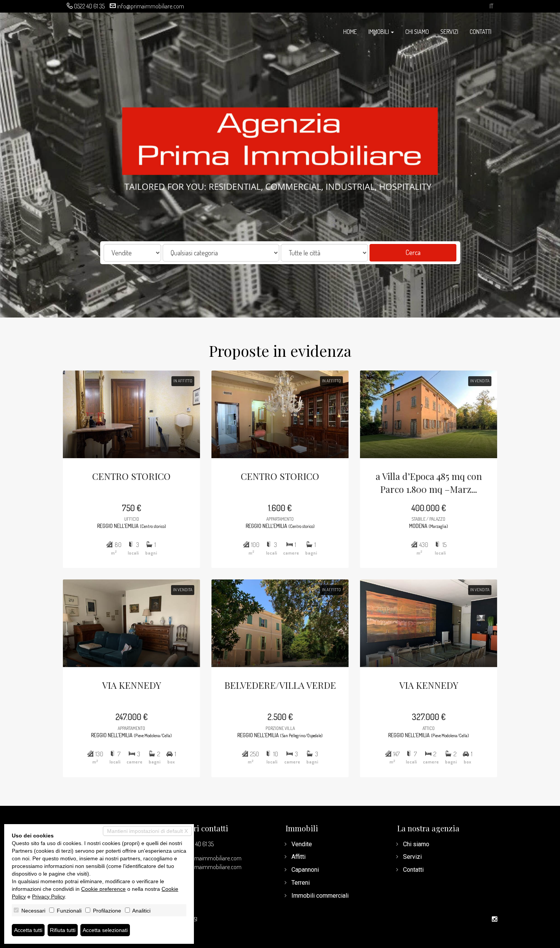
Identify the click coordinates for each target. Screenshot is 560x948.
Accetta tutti (28, 930)
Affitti (298, 856)
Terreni (300, 882)
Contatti (480, 31)
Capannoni (305, 869)
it (491, 6)
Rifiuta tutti (62, 930)
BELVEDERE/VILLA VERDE (280, 685)
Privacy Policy (48, 896)
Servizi (449, 31)
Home (350, 31)
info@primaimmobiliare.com (150, 6)
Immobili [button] (379, 31)
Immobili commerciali (320, 895)
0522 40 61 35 (89, 6)
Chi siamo (417, 31)
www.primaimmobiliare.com (208, 867)
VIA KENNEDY (131, 685)
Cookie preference (103, 889)
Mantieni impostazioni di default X (147, 831)
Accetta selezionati (105, 930)
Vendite (301, 844)
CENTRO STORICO (131, 476)
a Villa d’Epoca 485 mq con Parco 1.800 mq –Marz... (429, 482)
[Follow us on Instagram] (494, 919)
